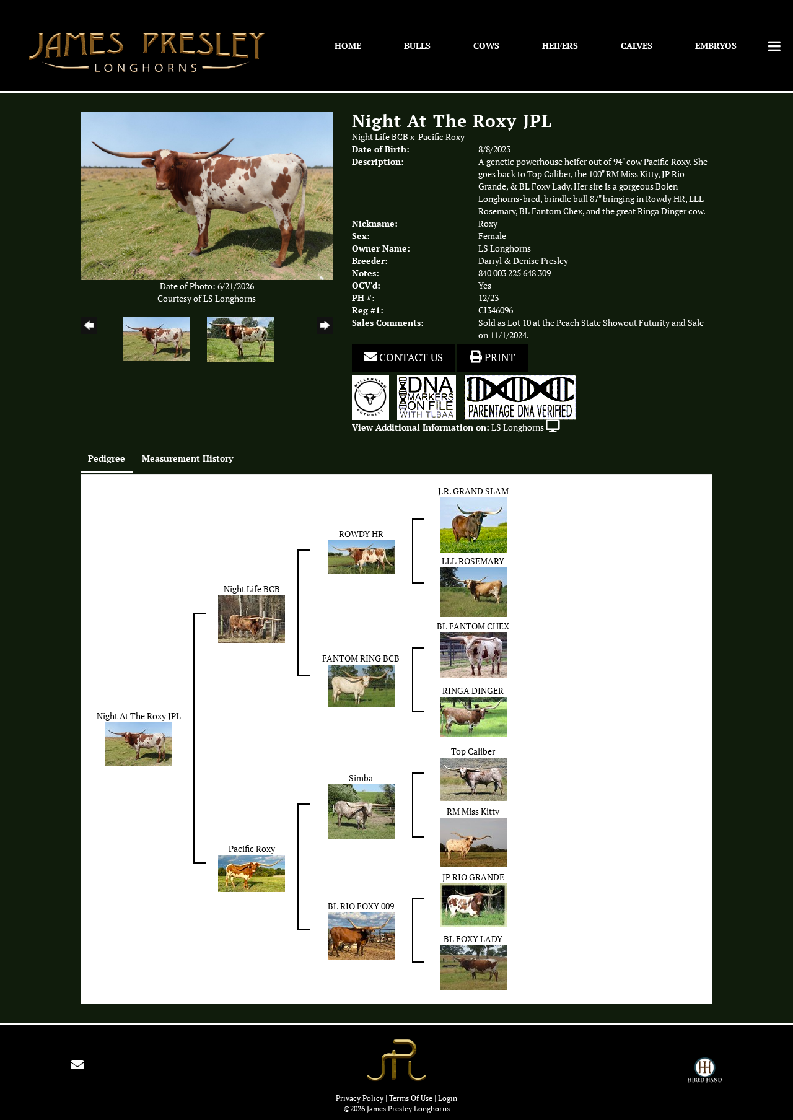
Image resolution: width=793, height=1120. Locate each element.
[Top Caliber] (473, 778)
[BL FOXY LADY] (473, 966)
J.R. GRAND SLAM (473, 491)
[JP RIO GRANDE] (473, 904)
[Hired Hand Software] (705, 1076)
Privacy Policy (359, 1098)
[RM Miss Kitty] (473, 841)
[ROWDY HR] (361, 556)
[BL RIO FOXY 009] (361, 935)
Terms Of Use (410, 1098)
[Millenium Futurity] (373, 396)
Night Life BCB (380, 136)
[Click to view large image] (207, 194)
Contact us (410, 357)
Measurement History (187, 458)
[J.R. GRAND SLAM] (473, 524)
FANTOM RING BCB (361, 658)
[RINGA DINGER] (473, 716)
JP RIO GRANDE (473, 877)
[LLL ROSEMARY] (473, 591)
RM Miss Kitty (473, 811)
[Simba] (361, 810)
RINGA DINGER (473, 690)
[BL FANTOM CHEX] (473, 654)
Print (498, 357)
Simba (361, 778)
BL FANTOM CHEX (473, 626)
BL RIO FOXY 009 (361, 906)
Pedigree (106, 458)
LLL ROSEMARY (473, 561)
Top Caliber (473, 751)
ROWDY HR (361, 534)
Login (447, 1098)
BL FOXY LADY (473, 939)
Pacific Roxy (441, 136)
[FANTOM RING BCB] (361, 685)
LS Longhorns (517, 427)
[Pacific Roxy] (251, 872)
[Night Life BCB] (251, 618)
